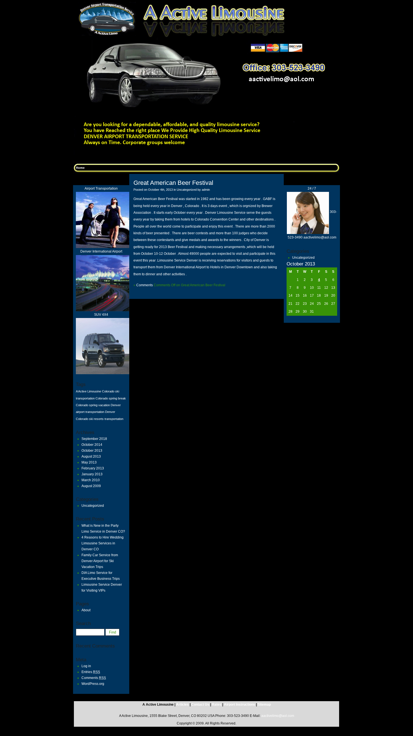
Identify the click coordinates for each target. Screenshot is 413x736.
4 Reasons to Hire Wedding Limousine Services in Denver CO (102, 543)
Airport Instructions (239, 705)
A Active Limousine (88, 391)
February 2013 (92, 468)
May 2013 (89, 462)
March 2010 (90, 480)
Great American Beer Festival (173, 182)
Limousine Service (172, 260)
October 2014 (91, 445)
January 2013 (92, 474)
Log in (86, 666)
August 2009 (91, 486)
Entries (90, 672)
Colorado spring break (111, 398)
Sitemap (264, 705)
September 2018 (94, 439)
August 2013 (91, 456)
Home (80, 167)
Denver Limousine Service (225, 213)
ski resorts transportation (106, 419)
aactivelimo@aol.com (277, 716)
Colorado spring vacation (93, 405)
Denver (192, 260)
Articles (183, 705)
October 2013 (91, 451)
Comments (93, 678)
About (85, 610)
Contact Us (200, 705)
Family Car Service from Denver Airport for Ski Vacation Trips (99, 561)
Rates (216, 705)
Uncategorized (92, 506)
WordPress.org (92, 684)
